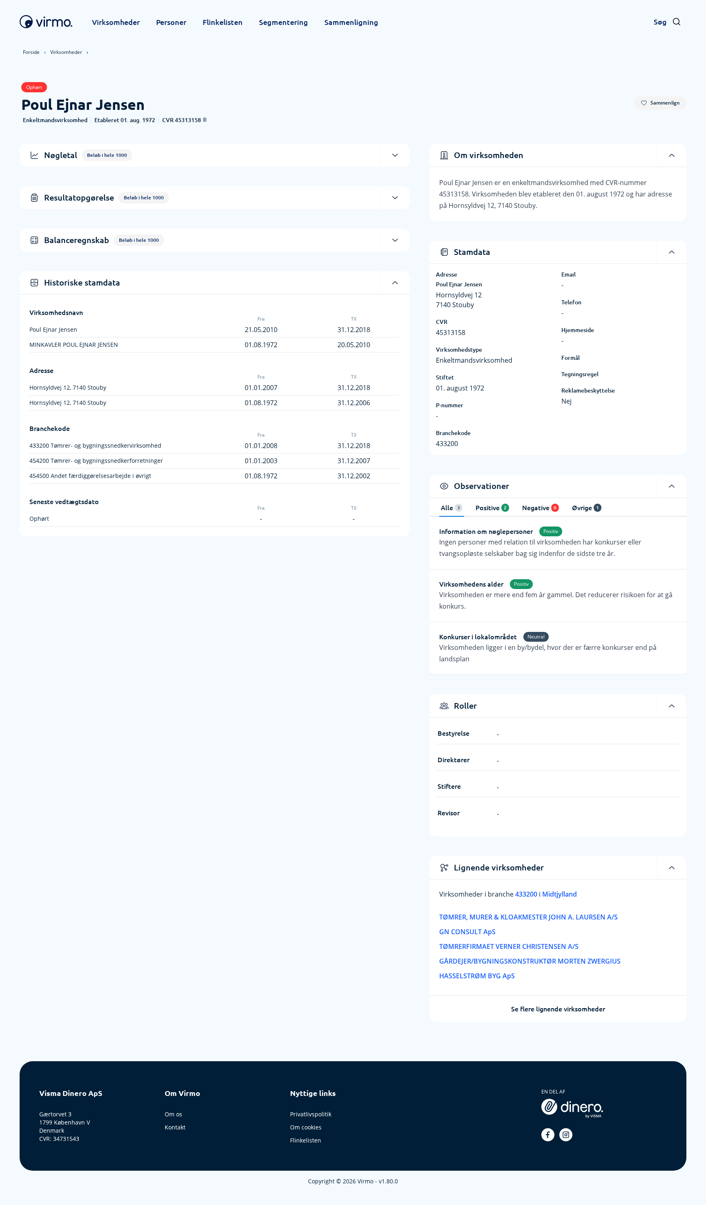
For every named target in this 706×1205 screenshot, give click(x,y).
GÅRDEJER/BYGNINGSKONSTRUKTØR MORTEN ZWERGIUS (530, 961)
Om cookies (306, 1127)
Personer (171, 22)
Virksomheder (116, 22)
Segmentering (283, 22)
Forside (31, 52)
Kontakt (175, 1127)
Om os (173, 1114)
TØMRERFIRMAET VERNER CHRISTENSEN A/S (509, 946)
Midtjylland (559, 894)
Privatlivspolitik (310, 1114)
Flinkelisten (223, 22)
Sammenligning (351, 22)
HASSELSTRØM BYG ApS (477, 975)
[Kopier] (204, 119)
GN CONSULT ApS (467, 931)
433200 (527, 894)
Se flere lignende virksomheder (558, 1009)
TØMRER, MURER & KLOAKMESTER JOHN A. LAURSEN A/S (528, 917)
